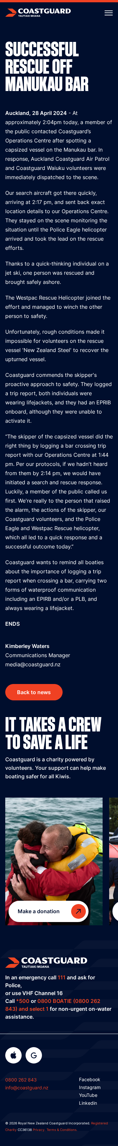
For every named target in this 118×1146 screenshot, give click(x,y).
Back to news (34, 692)
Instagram (90, 1087)
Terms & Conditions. (62, 1130)
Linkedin (88, 1103)
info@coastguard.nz (27, 1087)
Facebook (89, 1079)
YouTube (88, 1095)
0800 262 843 (21, 1079)
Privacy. (39, 1130)
